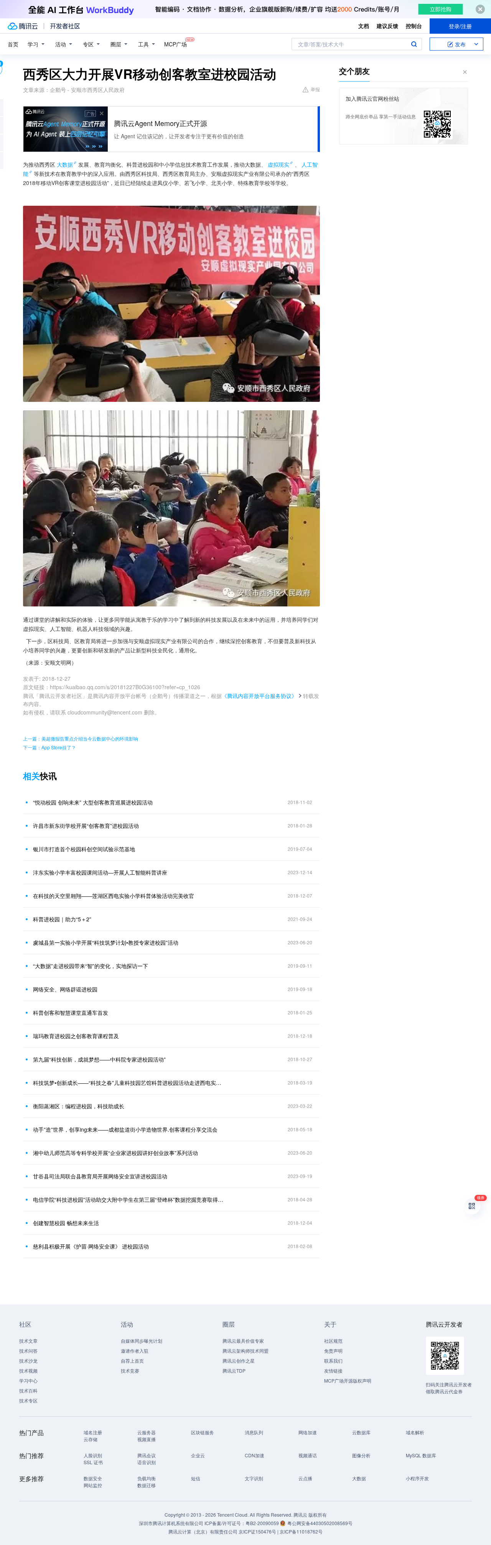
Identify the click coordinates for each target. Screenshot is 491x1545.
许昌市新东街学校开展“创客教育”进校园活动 (86, 825)
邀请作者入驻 (134, 1350)
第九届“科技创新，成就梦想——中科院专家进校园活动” (99, 1059)
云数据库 (361, 1432)
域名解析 (415, 1432)
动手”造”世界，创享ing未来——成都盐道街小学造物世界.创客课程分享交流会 (125, 1129)
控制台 (414, 25)
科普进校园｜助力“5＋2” (62, 919)
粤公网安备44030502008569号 (320, 1523)
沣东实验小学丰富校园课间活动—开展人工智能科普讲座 (100, 872)
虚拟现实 (278, 164)
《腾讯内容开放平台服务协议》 (259, 696)
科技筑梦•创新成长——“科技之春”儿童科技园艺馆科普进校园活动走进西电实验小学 (128, 1082)
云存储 (90, 1439)
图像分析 (361, 1455)
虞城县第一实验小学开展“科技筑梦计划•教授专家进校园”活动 (105, 942)
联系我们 (333, 1360)
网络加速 (307, 1432)
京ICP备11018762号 (301, 1531)
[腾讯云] (23, 26)
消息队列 (254, 1432)
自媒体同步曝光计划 (141, 1340)
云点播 (305, 1478)
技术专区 (28, 1400)
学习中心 (28, 1380)
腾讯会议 (146, 1455)
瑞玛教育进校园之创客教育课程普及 (76, 1036)
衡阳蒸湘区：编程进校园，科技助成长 (78, 1106)
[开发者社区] (65, 26)
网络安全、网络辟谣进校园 (65, 989)
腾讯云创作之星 (238, 1360)
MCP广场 (175, 44)
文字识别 (254, 1478)
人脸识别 (93, 1455)
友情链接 (333, 1370)
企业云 (198, 1455)
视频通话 (307, 1455)
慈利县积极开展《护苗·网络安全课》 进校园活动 (91, 1246)
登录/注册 (460, 26)
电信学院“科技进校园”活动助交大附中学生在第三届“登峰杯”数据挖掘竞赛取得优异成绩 (128, 1199)
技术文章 (28, 1340)
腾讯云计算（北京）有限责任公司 (202, 1531)
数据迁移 (146, 1485)
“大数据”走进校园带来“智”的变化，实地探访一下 (90, 966)
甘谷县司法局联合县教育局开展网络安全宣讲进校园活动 (100, 1176)
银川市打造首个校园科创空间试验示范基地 (84, 849)
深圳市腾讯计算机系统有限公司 (171, 1523)
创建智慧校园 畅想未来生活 (66, 1223)
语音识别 (146, 1462)
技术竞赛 (130, 1370)
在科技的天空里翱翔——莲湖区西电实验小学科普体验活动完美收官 (113, 895)
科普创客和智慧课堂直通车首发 (70, 1012)
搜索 (414, 44)
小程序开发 (417, 1478)
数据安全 (93, 1478)
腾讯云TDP (234, 1370)
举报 (315, 89)
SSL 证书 (93, 1462)
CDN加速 (254, 1455)
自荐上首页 (132, 1360)
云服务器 (146, 1432)
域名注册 (93, 1432)
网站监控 (93, 1485)
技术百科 (28, 1390)
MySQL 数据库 (421, 1455)
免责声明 (333, 1350)
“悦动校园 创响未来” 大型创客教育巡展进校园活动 (93, 802)
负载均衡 (146, 1478)
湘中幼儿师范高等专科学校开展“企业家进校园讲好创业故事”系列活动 (115, 1153)
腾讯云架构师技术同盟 (245, 1350)
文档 (363, 25)
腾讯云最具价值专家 (243, 1340)
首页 (13, 44)
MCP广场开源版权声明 (347, 1380)
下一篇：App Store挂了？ (49, 747)
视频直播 (146, 1439)
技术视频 (28, 1370)
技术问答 (28, 1350)
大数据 (65, 164)
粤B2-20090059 (263, 1523)
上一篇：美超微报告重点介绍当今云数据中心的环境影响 (80, 738)
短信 (195, 1478)
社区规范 (333, 1340)
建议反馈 (387, 25)
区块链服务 (202, 1432)
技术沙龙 (28, 1360)
